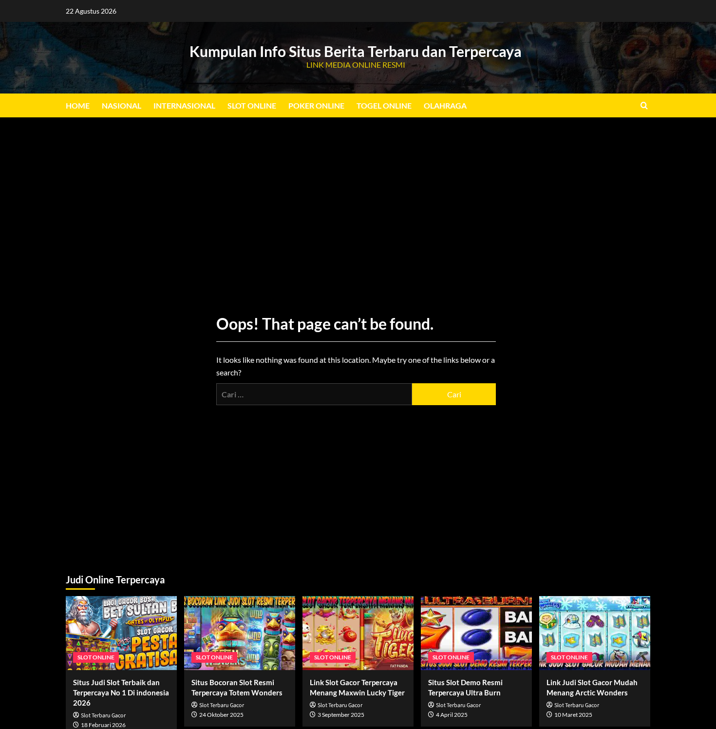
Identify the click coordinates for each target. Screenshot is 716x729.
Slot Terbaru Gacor (103, 715)
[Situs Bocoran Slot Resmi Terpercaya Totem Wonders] (239, 633)
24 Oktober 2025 (221, 714)
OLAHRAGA (445, 105)
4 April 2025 (452, 714)
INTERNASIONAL (184, 105)
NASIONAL (121, 105)
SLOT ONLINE (251, 105)
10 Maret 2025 (573, 714)
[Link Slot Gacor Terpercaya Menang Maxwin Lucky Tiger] (358, 633)
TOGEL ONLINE (384, 105)
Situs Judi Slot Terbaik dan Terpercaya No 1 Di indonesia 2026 (121, 692)
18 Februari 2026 (103, 725)
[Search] (644, 105)
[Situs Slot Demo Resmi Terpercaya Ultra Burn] (476, 633)
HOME (78, 105)
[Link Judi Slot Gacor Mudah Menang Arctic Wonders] (594, 633)
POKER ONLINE (316, 105)
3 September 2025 (341, 714)
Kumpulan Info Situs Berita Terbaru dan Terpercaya (355, 51)
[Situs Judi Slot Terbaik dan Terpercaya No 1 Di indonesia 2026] (121, 633)
